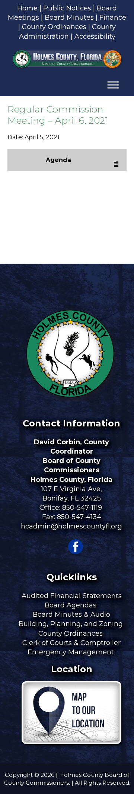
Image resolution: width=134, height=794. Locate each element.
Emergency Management (72, 652)
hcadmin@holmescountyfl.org (71, 526)
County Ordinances (54, 27)
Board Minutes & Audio (71, 614)
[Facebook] (75, 552)
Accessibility (94, 36)
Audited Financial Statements (72, 596)
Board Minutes (69, 17)
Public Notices (67, 8)
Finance (112, 17)
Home (27, 8)
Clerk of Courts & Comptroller (71, 643)
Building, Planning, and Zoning (72, 624)
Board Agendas (71, 605)
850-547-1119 (82, 508)
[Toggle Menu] (113, 84)
